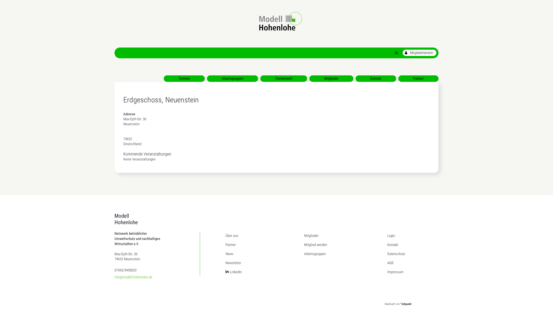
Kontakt (392, 245)
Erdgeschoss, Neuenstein (161, 99)
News (230, 254)
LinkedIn (236, 272)
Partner (231, 245)
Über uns (232, 235)
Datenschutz (396, 254)
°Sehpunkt (406, 304)
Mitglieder (311, 235)
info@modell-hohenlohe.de (133, 277)
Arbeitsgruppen (315, 254)
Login (391, 235)
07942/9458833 (125, 270)
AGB (390, 263)
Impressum (395, 272)
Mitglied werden (315, 245)
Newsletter (233, 263)
